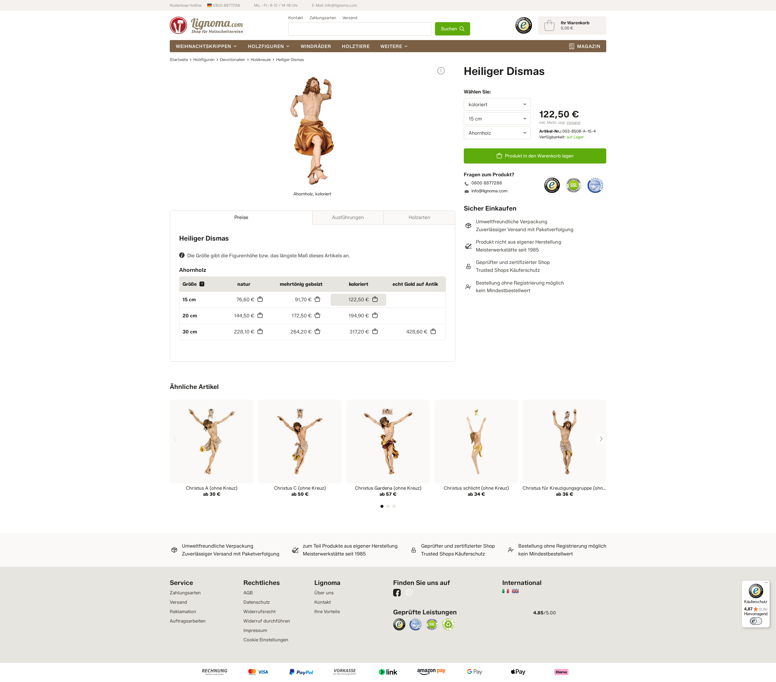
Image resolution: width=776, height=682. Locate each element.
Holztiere (356, 46)
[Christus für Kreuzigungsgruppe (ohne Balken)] (564, 449)
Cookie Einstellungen (265, 640)
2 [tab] (388, 506)
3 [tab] (394, 506)
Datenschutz (256, 602)
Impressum (255, 630)
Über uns (324, 593)
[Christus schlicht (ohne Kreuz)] (476, 449)
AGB (248, 593)
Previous (175, 439)
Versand (350, 17)
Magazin (588, 46)
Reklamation (183, 611)
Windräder (316, 46)
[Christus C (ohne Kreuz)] (300, 449)
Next (601, 439)
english (515, 591)
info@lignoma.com (341, 5)
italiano (505, 591)
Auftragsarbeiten (188, 621)
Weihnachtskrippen (203, 46)
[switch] (756, 621)
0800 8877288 (226, 5)
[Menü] (766, 584)
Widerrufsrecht (259, 611)
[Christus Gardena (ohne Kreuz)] (388, 449)
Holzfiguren (266, 46)
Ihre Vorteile (327, 611)
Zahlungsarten (322, 17)
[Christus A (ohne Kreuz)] (211, 449)
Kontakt (295, 17)
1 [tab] (381, 506)
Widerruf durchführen (266, 621)
